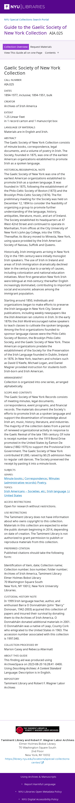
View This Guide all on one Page (23, 52)
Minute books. (13, 478)
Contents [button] (50, 52)
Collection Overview (16, 46)
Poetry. (42, 483)
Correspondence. (36, 478)
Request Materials (41, 46)
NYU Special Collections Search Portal (26, 19)
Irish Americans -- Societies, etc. (25, 491)
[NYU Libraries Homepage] (37, 6)
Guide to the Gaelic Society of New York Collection (35, 30)
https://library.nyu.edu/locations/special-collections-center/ (37, 760)
